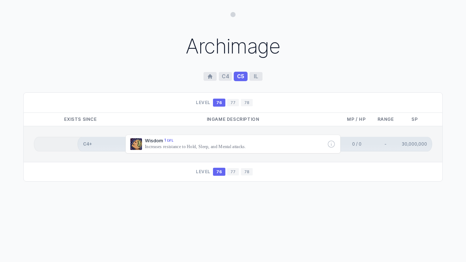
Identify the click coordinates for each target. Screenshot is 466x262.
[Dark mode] (233, 14)
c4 (225, 76)
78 (246, 102)
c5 (240, 76)
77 (233, 102)
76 (219, 102)
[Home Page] (210, 76)
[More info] (331, 144)
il (256, 76)
